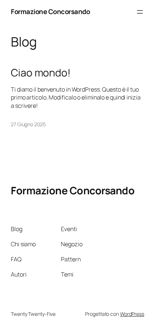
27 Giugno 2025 (28, 124)
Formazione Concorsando (50, 11)
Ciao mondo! (41, 73)
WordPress (132, 313)
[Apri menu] (140, 12)
